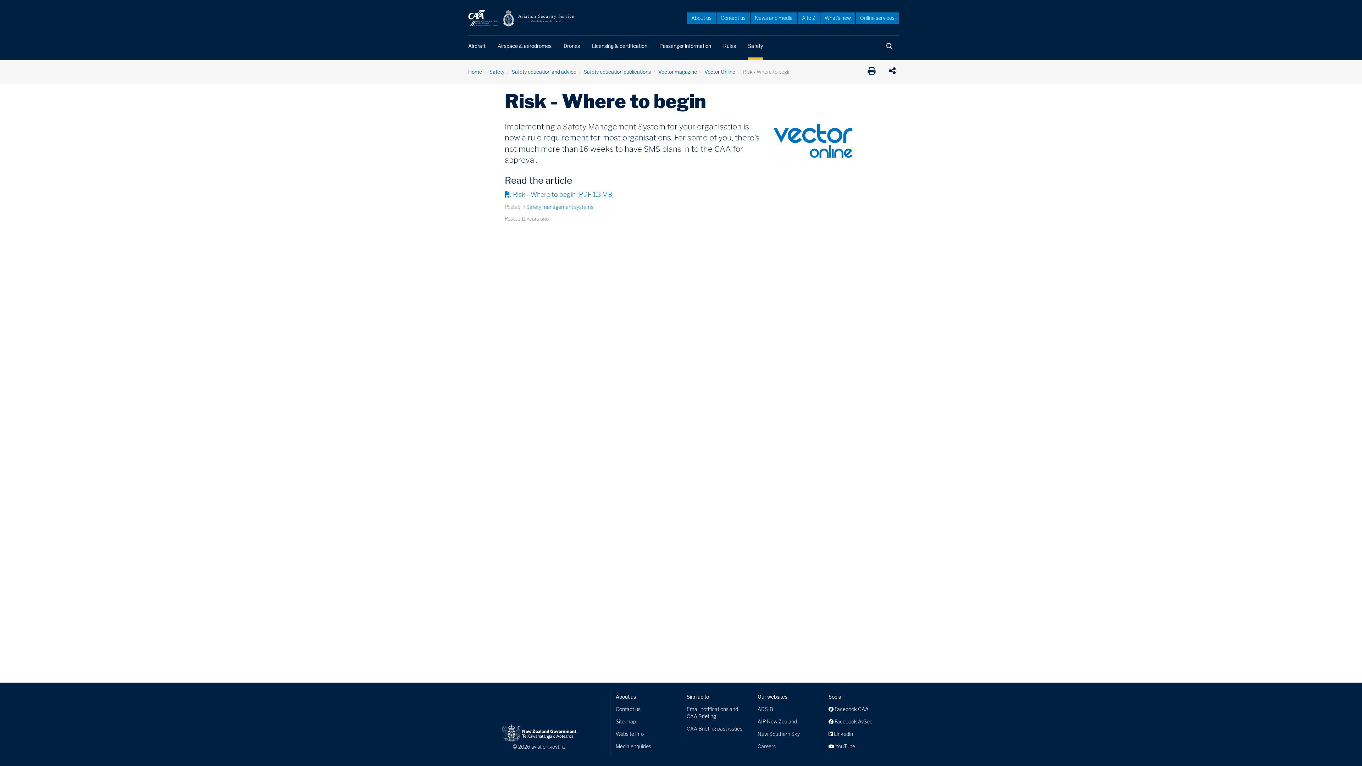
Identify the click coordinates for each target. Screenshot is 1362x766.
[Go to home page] (521, 17)
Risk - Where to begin (563, 194)
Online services (877, 18)
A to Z (808, 18)
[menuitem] (701, 17)
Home (475, 72)
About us (701, 18)
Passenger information (685, 46)
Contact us (733, 18)
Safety (755, 46)
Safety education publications (617, 72)
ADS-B (765, 709)
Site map (626, 721)
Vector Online (719, 72)
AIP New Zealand (777, 721)
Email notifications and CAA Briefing (712, 712)
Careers (767, 746)
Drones (572, 46)
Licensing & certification (619, 46)
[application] (894, 72)
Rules (729, 46)
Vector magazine (677, 72)
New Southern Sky (779, 734)
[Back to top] (1342, 746)
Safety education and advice (544, 72)
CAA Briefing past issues (714, 729)
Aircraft (477, 46)
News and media (774, 18)
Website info (630, 734)
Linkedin (843, 734)
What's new (838, 18)
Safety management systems (559, 207)
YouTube (844, 746)
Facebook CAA (851, 709)
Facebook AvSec (853, 721)
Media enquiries (633, 746)
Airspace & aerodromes (525, 46)
